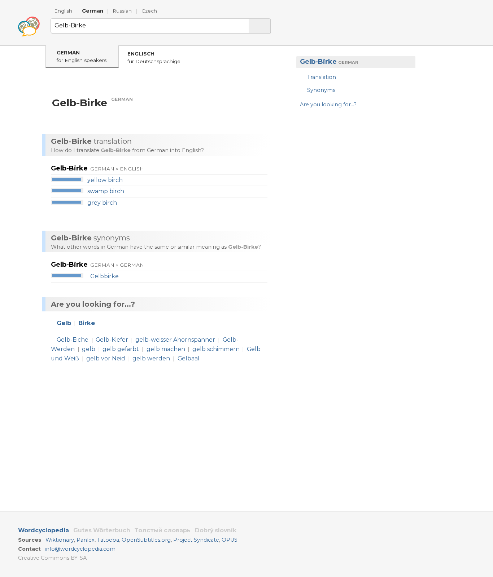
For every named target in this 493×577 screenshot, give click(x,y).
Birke (86, 323)
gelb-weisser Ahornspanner (175, 339)
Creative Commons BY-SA (52, 558)
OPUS (229, 540)
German (92, 11)
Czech (149, 11)
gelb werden (151, 358)
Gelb (64, 323)
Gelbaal (189, 358)
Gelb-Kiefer (112, 339)
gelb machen (166, 349)
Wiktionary (59, 540)
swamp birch (105, 191)
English (63, 11)
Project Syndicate (196, 540)
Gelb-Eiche (72, 339)
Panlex (86, 540)
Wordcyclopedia (43, 530)
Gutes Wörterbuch (101, 530)
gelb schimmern (216, 349)
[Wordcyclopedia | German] (29, 26)
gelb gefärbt (120, 349)
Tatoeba (108, 540)
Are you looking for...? (328, 104)
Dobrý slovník (215, 530)
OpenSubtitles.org (146, 540)
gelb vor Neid (105, 358)
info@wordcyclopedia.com (80, 549)
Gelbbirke (104, 276)
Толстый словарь (163, 530)
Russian (122, 11)
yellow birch (105, 180)
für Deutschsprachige (153, 57)
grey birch (102, 202)
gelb (88, 349)
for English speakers (81, 56)
